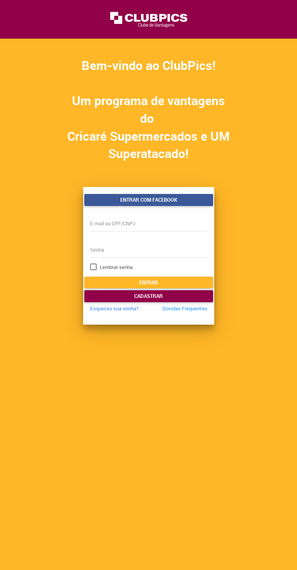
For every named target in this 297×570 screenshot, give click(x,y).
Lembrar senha (116, 267)
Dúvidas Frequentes (184, 308)
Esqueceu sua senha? (114, 308)
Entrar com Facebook (148, 199)
